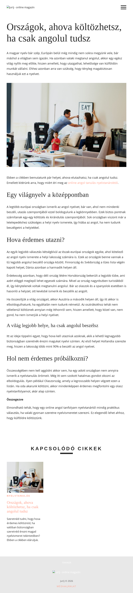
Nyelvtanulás (18, 495)
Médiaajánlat (66, 586)
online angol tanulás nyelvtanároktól (93, 183)
